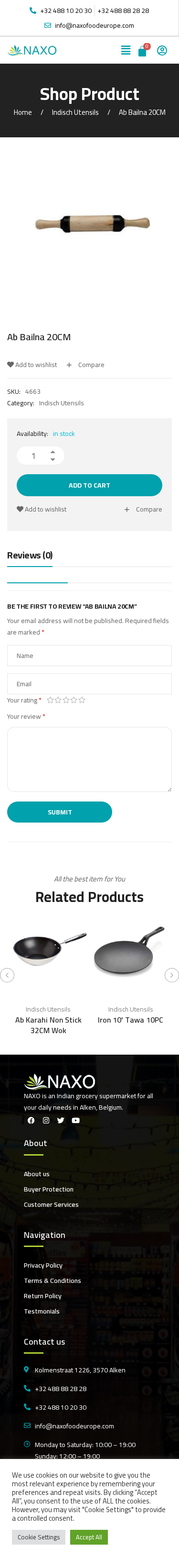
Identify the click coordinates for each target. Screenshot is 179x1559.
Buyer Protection (49, 1189)
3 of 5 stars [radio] (66, 700)
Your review (26, 716)
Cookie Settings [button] (39, 1537)
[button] (126, 50)
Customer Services (51, 1204)
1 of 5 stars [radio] (50, 700)
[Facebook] (31, 1120)
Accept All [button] (89, 1537)
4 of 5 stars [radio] (74, 700)
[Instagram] (46, 1120)
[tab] (30, 557)
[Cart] (143, 50)
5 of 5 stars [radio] (82, 700)
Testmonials (42, 1311)
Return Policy (43, 1296)
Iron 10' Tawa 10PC (130, 1020)
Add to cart (89, 485)
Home (23, 112)
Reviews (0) (30, 556)
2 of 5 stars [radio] (58, 700)
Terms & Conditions (52, 1280)
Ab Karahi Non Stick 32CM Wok (48, 1025)
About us (37, 1174)
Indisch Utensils (75, 112)
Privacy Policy (43, 1265)
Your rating (24, 700)
